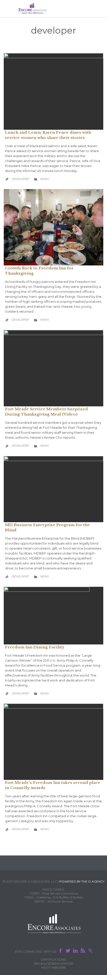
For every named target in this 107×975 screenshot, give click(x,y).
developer (53, 30)
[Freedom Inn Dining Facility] (53, 615)
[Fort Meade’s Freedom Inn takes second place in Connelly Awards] (53, 742)
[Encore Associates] (32, 8)
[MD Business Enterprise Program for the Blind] (53, 489)
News (44, 179)
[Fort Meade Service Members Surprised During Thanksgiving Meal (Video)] (53, 368)
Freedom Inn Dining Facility (34, 647)
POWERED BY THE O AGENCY (82, 881)
